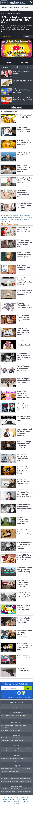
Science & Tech (16, 786)
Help (16, 797)
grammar (29, 217)
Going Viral (16, 13)
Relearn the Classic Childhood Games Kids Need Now (14, 718)
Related (5, 67)
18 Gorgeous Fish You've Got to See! (10, 730)
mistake (15, 215)
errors (6, 219)
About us (24, 797)
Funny (16, 745)
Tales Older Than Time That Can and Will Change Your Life (16, 781)
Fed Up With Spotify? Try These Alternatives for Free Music (16, 789)
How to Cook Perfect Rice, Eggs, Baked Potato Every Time (15, 705)
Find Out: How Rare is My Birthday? (10, 771)
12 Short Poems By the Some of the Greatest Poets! (14, 758)
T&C (20, 697)
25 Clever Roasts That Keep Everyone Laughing (13, 751)
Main (2, 13)
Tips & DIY (16, 735)
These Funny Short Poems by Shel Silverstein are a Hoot (15, 761)
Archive (16, 801)
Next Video (27, 36)
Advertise (26, 799)
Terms (5, 799)
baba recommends (24, 215)
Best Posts (7, 801)
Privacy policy (15, 799)
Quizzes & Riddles (16, 712)
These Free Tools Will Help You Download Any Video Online (16, 791)
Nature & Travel (16, 723)
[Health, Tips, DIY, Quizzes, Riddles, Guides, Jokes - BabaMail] (17, 2)
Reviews (16, 804)
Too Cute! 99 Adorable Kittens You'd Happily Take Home (15, 768)
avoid (2, 219)
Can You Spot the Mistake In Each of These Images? (14, 715)
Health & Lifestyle (16, 702)
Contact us (8, 797)
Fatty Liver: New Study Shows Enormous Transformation (15, 708)
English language (14, 219)
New (27, 67)
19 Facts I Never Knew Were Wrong (10, 738)
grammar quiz (24, 219)
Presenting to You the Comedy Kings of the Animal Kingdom (16, 748)
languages (3, 217)
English (23, 217)
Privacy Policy (26, 697)
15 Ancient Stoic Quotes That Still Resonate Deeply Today (15, 778)
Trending (25, 801)
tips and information (14, 217)
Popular (16, 67)
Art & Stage (16, 755)
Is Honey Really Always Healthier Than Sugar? (12, 740)
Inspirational (16, 776)
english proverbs (5, 221)
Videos (7, 13)
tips (11, 215)
